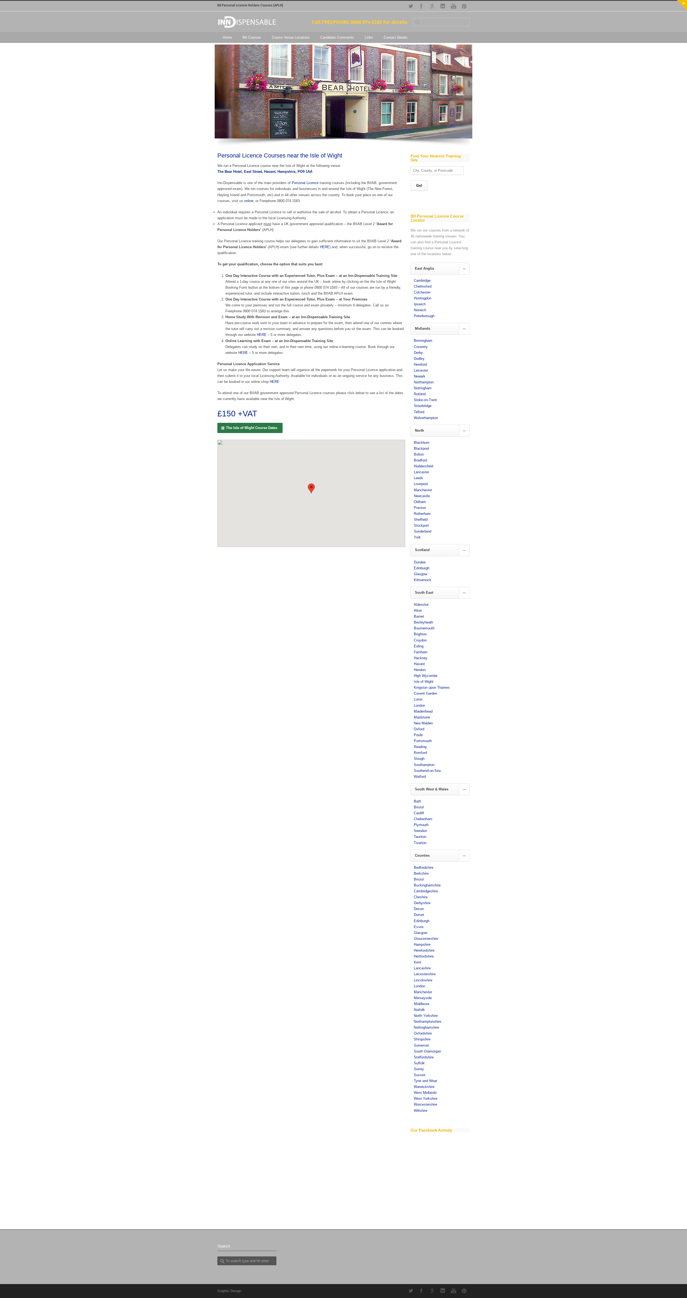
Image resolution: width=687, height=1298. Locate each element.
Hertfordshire (424, 956)
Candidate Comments (337, 37)
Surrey (419, 1069)
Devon (419, 909)
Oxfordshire (423, 1033)
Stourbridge (423, 406)
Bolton (419, 454)
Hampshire (422, 945)
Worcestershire (425, 1104)
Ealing (418, 646)
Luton (418, 699)
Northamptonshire (427, 1022)
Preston (420, 508)
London (419, 705)
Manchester (423, 490)
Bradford (420, 460)
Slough (419, 759)
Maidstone (422, 717)
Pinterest (464, 6)
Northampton (424, 382)
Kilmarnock (422, 580)
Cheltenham (423, 819)
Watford (420, 777)
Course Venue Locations (291, 37)
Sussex (420, 1075)
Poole (418, 735)
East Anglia (424, 268)
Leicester (421, 370)
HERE (325, 247)
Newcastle (422, 496)
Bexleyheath (423, 622)
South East (424, 593)
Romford (420, 753)
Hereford (420, 364)
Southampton (424, 765)
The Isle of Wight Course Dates (251, 428)
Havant (419, 664)
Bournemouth (424, 628)
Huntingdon (422, 298)
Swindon (420, 831)
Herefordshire (424, 950)
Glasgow (420, 574)
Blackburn (421, 443)
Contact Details (396, 37)
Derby (418, 353)
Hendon (420, 670)
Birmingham (423, 341)
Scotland (422, 550)
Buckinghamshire (427, 885)
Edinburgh (421, 568)
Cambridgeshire (426, 891)
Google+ (432, 6)
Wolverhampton (426, 418)
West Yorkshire (425, 1099)
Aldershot (421, 605)
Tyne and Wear (425, 1081)
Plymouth (421, 825)
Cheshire (420, 897)
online (248, 201)
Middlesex (422, 1004)
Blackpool (421, 448)
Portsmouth (423, 741)
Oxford (419, 729)
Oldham (420, 502)
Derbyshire (422, 903)
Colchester (422, 292)
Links (369, 37)
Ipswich (420, 304)
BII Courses (252, 37)
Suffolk (419, 1063)
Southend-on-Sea (427, 771)
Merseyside (423, 998)
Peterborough (424, 316)
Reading (420, 747)
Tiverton (420, 843)
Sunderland (422, 531)
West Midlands (425, 1093)
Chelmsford (423, 286)
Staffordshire (424, 1057)
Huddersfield (423, 466)
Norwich (420, 310)
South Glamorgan (427, 1051)
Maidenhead (423, 711)
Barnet (419, 616)
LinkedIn (442, 6)
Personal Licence (305, 183)
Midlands (422, 329)
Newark (419, 376)
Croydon (420, 640)
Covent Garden (425, 693)
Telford (419, 412)
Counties (422, 855)
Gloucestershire (426, 939)
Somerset (421, 1045)
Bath (417, 801)
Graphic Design (229, 1291)
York (417, 537)
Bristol (419, 807)
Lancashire (422, 968)
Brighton (420, 634)
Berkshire (421, 873)
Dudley (419, 359)
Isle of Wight (423, 682)
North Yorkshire (426, 1016)
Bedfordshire (423, 868)
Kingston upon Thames (432, 687)
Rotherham (422, 514)
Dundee (420, 562)
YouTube (453, 6)
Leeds (418, 478)
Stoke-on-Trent (425, 400)
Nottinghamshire (426, 1027)
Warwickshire (424, 1087)
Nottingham (423, 388)
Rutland (420, 394)
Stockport (421, 525)
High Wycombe (425, 676)
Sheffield (420, 520)
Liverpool (421, 484)
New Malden (423, 723)
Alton (418, 610)
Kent (417, 962)
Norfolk (419, 1010)
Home (227, 37)
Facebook (421, 6)
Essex (419, 927)
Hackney (420, 658)
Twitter (410, 6)
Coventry (421, 347)
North (419, 430)
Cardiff (419, 813)
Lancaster (421, 472)
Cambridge (422, 280)
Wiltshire (420, 1111)
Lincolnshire (423, 980)
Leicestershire (425, 974)
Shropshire (422, 1039)
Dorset (419, 915)
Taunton (420, 837)
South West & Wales (431, 789)
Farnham (420, 652)
